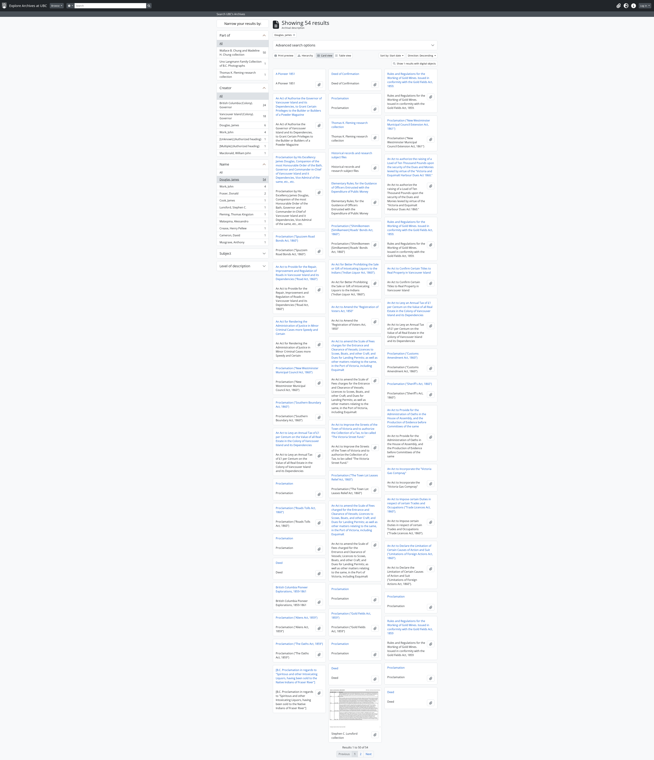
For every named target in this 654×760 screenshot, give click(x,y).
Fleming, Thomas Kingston (242, 215)
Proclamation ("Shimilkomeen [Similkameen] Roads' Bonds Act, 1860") (352, 230)
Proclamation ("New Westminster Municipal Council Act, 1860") (297, 370)
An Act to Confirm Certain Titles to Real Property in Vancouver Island (409, 270)
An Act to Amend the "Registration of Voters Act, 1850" (354, 309)
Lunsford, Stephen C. (242, 208)
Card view (326, 55)
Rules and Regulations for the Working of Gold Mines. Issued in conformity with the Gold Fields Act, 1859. (410, 80)
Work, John (242, 133)
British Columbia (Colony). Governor (242, 105)
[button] (618, 6)
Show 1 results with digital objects (416, 63)
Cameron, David (242, 236)
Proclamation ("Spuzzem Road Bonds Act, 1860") (295, 238)
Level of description (235, 266)
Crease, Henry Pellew (242, 229)
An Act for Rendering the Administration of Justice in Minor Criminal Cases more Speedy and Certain (297, 328)
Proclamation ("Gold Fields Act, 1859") (351, 615)
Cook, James (242, 201)
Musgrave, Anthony (242, 243)
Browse (55, 5)
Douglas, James (242, 126)
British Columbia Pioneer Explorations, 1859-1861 (292, 589)
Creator (225, 88)
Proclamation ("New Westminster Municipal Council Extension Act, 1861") (408, 124)
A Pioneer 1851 (285, 74)
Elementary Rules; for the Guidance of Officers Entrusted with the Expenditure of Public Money (354, 187)
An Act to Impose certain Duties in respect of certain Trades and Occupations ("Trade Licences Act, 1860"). (409, 505)
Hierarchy (307, 55)
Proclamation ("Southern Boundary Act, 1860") (298, 404)
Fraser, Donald (242, 194)
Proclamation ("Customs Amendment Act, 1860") (403, 355)
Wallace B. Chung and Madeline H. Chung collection (242, 52)
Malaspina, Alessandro (242, 222)
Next (369, 754)
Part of (225, 35)
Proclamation (340, 98)
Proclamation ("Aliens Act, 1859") (296, 617)
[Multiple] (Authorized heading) (242, 147)
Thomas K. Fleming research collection (242, 75)
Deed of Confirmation (345, 74)
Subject (225, 253)
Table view (344, 55)
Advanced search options (295, 45)
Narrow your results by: (242, 23)
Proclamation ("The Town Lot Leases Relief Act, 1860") (354, 477)
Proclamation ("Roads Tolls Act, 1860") (296, 510)
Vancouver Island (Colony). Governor (242, 116)
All (221, 43)
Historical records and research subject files (351, 155)
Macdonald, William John (242, 154)
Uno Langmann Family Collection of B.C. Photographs (242, 64)
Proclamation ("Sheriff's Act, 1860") (409, 384)
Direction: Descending (421, 55)
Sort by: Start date (391, 55)
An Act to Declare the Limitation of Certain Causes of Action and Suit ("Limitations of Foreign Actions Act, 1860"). (410, 552)
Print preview (285, 55)
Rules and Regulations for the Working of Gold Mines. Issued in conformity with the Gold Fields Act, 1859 (410, 627)
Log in (644, 5)
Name (224, 164)
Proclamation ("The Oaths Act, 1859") (299, 644)
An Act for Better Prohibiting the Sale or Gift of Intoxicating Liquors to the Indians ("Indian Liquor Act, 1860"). (355, 268)
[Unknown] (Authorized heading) (242, 140)
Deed (279, 563)
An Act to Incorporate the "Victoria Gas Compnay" (409, 471)
